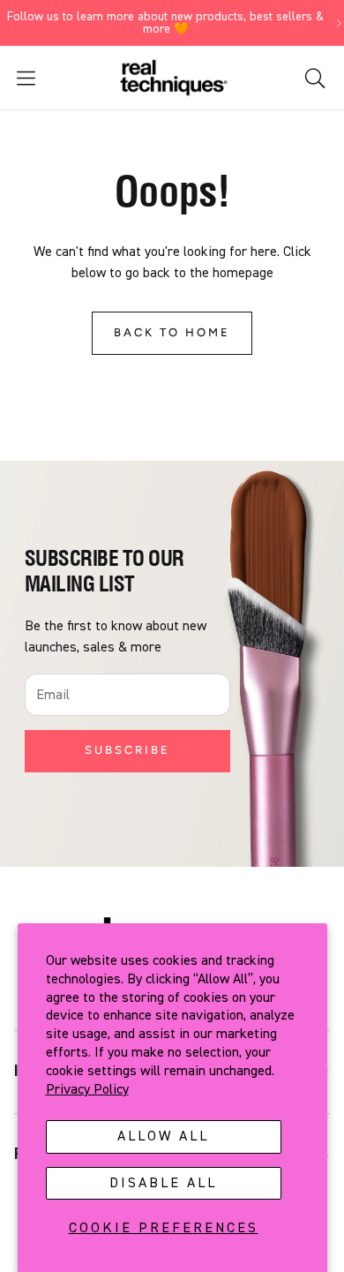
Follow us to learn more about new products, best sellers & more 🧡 (165, 23)
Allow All (163, 1136)
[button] (54, 78)
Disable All (163, 1183)
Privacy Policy (87, 1089)
